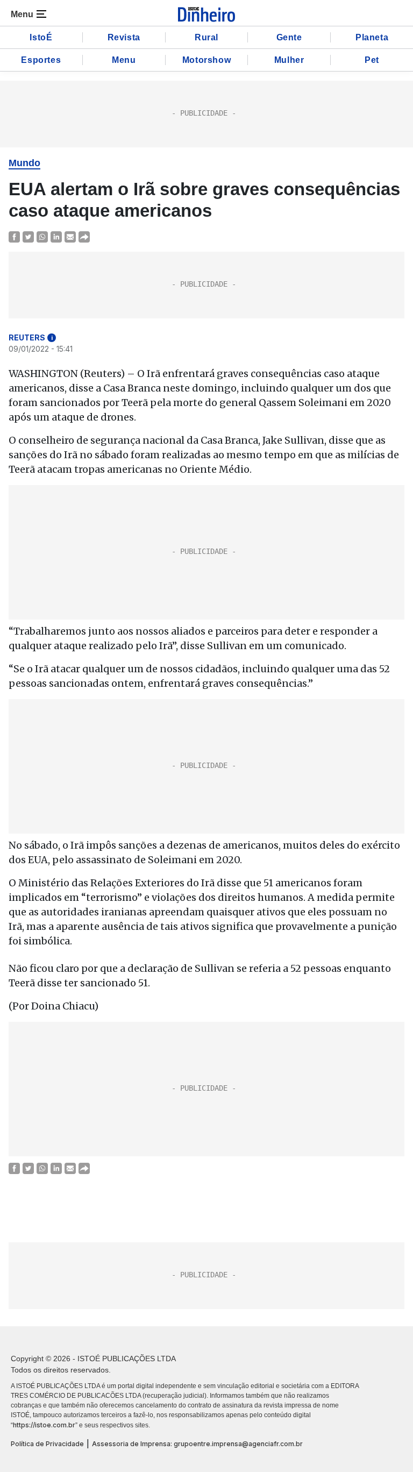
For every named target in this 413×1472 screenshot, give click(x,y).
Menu (124, 60)
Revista (124, 37)
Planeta (371, 37)
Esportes (41, 60)
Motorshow (206, 60)
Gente (289, 37)
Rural (206, 37)
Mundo (24, 163)
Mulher (289, 60)
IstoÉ (41, 37)
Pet (372, 60)
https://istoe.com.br (44, 1425)
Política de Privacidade (47, 1444)
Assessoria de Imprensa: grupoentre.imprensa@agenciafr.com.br (197, 1444)
